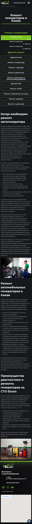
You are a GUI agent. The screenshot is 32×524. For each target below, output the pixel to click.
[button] (16, 57)
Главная (3, 6)
